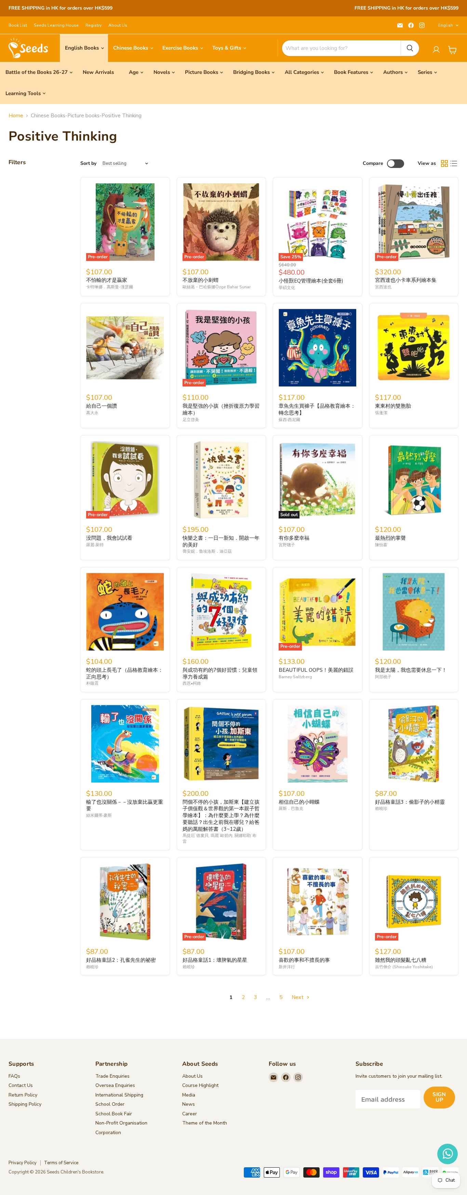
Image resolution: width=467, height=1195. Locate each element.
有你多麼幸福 (294, 538)
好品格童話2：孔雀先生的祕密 (121, 960)
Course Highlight (200, 1085)
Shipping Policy (25, 1104)
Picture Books (201, 72)
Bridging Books (251, 72)
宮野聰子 (287, 545)
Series (425, 72)
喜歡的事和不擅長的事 (304, 960)
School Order (109, 1104)
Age (133, 72)
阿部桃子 (383, 677)
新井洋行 (287, 967)
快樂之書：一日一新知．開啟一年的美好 (221, 541)
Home (16, 116)
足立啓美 (191, 419)
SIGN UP (439, 1097)
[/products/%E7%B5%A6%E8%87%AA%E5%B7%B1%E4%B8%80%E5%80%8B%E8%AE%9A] (125, 347)
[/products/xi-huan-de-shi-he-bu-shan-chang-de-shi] (317, 902)
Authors (393, 72)
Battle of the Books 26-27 (36, 72)
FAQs (14, 1076)
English (445, 25)
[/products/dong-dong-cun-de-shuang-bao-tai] (414, 347)
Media (188, 1095)
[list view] (454, 164)
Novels (162, 72)
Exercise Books (180, 47)
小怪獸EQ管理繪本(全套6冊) (311, 280)
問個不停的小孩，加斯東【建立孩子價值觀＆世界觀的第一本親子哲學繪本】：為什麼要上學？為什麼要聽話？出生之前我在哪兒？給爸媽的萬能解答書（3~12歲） (221, 815)
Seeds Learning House (56, 25)
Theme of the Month (204, 1123)
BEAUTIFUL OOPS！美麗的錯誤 (316, 670)
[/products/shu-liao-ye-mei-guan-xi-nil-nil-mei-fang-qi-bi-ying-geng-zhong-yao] (125, 744)
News (188, 1104)
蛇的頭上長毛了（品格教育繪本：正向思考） (124, 673)
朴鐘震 (92, 683)
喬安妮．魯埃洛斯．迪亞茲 (207, 551)
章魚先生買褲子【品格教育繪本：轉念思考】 (317, 409)
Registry (93, 25)
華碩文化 (287, 287)
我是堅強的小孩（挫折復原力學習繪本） (221, 409)
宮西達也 (383, 287)
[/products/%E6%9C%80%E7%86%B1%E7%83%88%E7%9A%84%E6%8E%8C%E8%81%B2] (414, 479)
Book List (18, 25)
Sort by (88, 163)
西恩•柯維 (192, 683)
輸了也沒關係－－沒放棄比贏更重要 (124, 805)
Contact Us (21, 1085)
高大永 (92, 413)
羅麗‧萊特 (95, 545)
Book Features (351, 72)
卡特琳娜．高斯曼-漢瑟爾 (109, 287)
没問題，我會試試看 (109, 538)
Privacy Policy (23, 1163)
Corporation (108, 1132)
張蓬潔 (381, 413)
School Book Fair (113, 1114)
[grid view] (444, 164)
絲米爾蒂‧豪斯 (99, 815)
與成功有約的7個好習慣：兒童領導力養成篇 (220, 673)
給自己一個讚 (101, 406)
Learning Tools (23, 93)
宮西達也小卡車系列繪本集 (406, 280)
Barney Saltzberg (295, 677)
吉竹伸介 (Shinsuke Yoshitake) (404, 967)
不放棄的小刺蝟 (200, 280)
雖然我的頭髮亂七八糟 (400, 960)
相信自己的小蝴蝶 (299, 802)
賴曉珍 (381, 808)
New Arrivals (98, 72)
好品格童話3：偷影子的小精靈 (410, 802)
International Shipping (119, 1095)
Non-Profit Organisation (121, 1123)
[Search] (410, 48)
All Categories (302, 72)
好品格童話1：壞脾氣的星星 (215, 960)
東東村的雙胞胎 (393, 406)
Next (298, 997)
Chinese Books (131, 47)
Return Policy (23, 1095)
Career (189, 1114)
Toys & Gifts (227, 47)
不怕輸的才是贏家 (106, 280)
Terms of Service (61, 1163)
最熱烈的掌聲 (390, 538)
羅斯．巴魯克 (291, 808)
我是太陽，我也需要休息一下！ (411, 670)
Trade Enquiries (112, 1076)
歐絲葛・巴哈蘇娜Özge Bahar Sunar (217, 287)
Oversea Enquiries (115, 1085)
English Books (82, 47)
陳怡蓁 (381, 545)
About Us (117, 25)
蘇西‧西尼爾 (289, 419)
